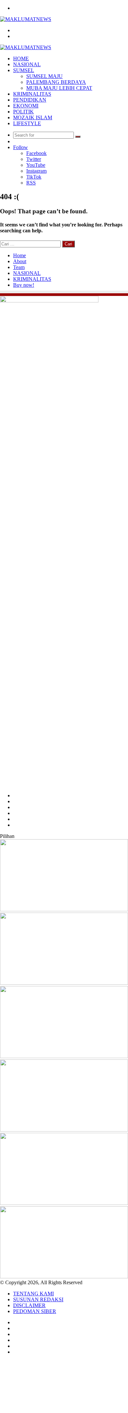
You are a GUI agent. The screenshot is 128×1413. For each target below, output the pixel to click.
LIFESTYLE (27, 123)
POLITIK (23, 111)
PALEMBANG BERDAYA (56, 82)
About (19, 261)
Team (19, 267)
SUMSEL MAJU (44, 76)
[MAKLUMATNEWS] (25, 19)
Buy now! (23, 285)
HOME (21, 58)
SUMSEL (23, 70)
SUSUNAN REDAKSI (38, 1299)
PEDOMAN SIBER (34, 1311)
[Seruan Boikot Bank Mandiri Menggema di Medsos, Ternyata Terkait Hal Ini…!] (64, 983)
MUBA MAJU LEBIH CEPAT (59, 88)
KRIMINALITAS (32, 94)
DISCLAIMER (29, 1305)
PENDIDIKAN (29, 100)
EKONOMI (25, 105)
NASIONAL (27, 64)
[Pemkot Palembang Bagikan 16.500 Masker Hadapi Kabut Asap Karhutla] (64, 1129)
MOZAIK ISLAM (32, 117)
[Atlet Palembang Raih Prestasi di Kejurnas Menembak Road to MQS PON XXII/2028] (64, 909)
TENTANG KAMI (33, 1293)
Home (19, 255)
